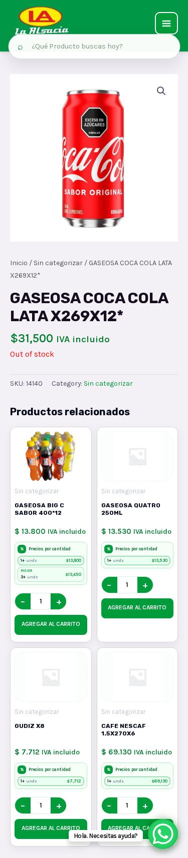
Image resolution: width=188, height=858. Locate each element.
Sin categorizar (58, 263)
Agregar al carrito (51, 623)
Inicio (19, 263)
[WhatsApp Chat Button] (163, 834)
